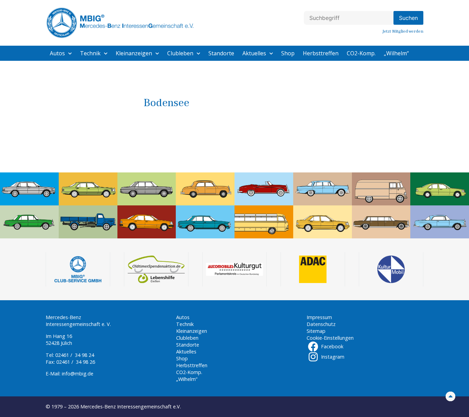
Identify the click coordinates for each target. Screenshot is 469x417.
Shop (288, 53)
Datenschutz (321, 324)
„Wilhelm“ (396, 53)
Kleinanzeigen (134, 53)
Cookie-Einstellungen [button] (330, 338)
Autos (57, 53)
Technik (90, 53)
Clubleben (180, 53)
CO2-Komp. (361, 53)
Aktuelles (254, 53)
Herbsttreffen (321, 53)
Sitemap (316, 331)
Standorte (221, 53)
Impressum (319, 317)
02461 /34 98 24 (74, 355)
